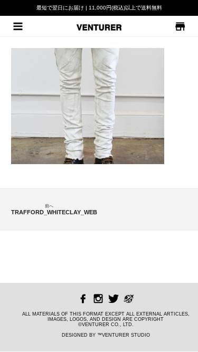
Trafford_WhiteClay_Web (49, 209)
